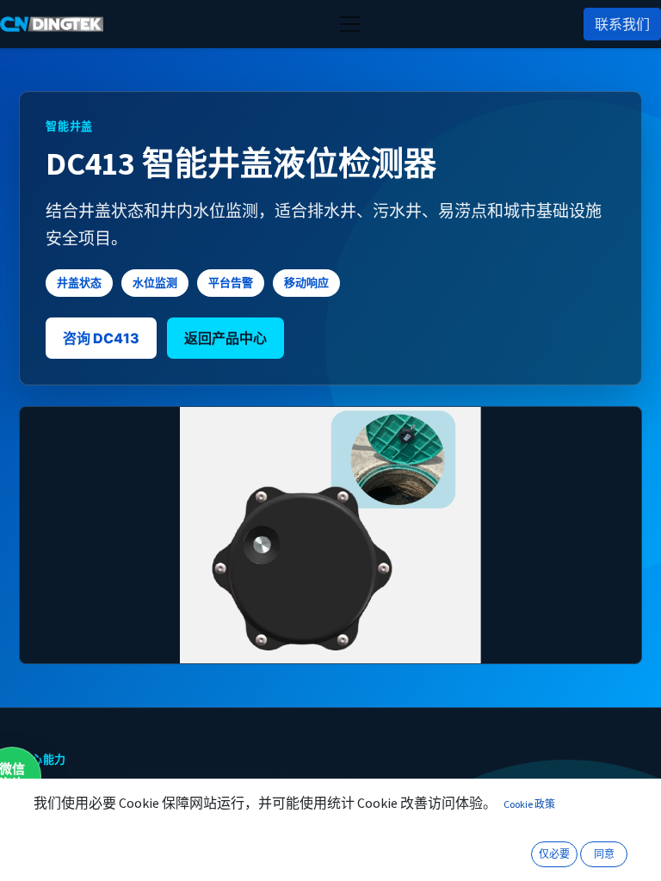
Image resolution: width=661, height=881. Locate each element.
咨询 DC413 (101, 338)
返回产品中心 (225, 338)
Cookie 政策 (529, 804)
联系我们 (622, 24)
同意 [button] (604, 853)
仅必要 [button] (554, 853)
